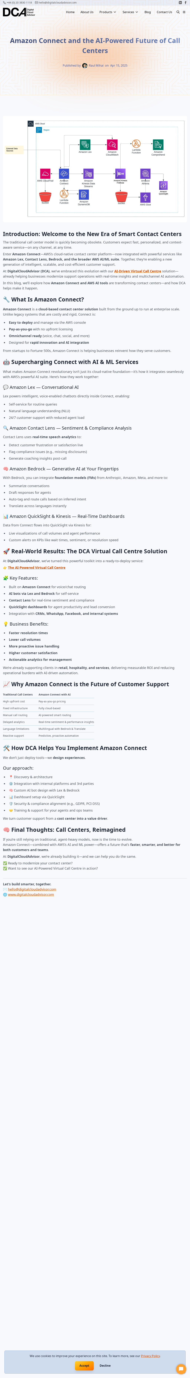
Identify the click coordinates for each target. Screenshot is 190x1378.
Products (105, 12)
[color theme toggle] (184, 12)
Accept (84, 1366)
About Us (87, 12)
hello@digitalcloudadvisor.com (32, 889)
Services (128, 12)
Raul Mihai (96, 65)
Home (70, 12)
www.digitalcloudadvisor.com (31, 894)
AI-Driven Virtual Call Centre (137, 271)
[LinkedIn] (180, 2)
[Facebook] (185, 2)
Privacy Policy (150, 1356)
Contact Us (164, 12)
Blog (148, 12)
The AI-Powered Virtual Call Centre (36, 567)
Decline (105, 1366)
